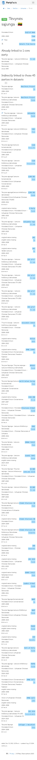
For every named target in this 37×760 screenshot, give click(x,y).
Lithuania (23, 8)
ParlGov (15, 8)
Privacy (12, 754)
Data (8, 8)
